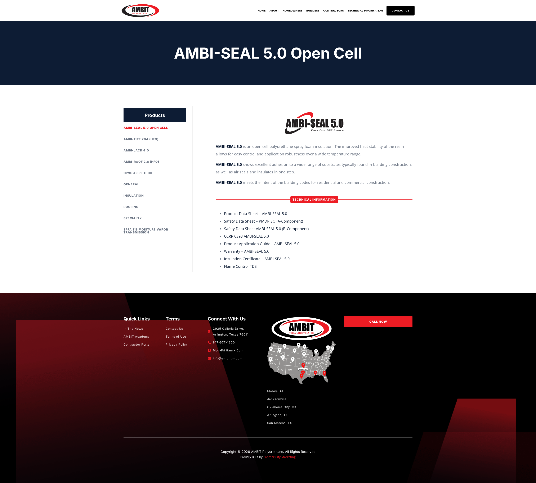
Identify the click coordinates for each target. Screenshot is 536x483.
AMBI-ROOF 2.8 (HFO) (141, 161)
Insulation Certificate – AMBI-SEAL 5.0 (257, 258)
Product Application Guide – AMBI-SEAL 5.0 (261, 243)
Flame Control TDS (240, 266)
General (131, 184)
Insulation (134, 195)
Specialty (133, 218)
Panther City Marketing (279, 457)
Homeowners (293, 10)
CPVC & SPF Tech (138, 173)
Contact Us (400, 10)
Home (262, 10)
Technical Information (365, 10)
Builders (313, 10)
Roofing (131, 207)
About (274, 10)
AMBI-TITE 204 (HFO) (141, 139)
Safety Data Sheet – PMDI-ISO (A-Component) (263, 221)
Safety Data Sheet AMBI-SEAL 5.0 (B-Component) (266, 228)
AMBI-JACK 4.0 (136, 150)
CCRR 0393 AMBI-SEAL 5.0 (246, 236)
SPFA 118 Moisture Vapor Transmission (146, 231)
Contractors (333, 10)
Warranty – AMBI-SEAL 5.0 (246, 251)
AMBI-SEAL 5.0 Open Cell (146, 127)
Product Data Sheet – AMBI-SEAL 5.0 (255, 213)
